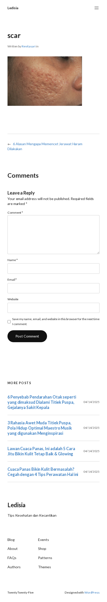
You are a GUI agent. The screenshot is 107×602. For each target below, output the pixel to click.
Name (12, 260)
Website (12, 299)
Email (12, 279)
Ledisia (12, 8)
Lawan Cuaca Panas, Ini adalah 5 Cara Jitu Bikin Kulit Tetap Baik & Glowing (41, 451)
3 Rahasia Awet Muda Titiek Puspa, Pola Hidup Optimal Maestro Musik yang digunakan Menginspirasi (39, 427)
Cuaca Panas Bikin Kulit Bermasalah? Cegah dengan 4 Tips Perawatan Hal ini (42, 472)
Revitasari (28, 46)
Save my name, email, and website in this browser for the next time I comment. (55, 321)
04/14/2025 (91, 402)
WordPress (92, 592)
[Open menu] (97, 8)
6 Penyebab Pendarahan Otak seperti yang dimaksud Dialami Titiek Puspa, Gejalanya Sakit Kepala (41, 402)
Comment (15, 212)
